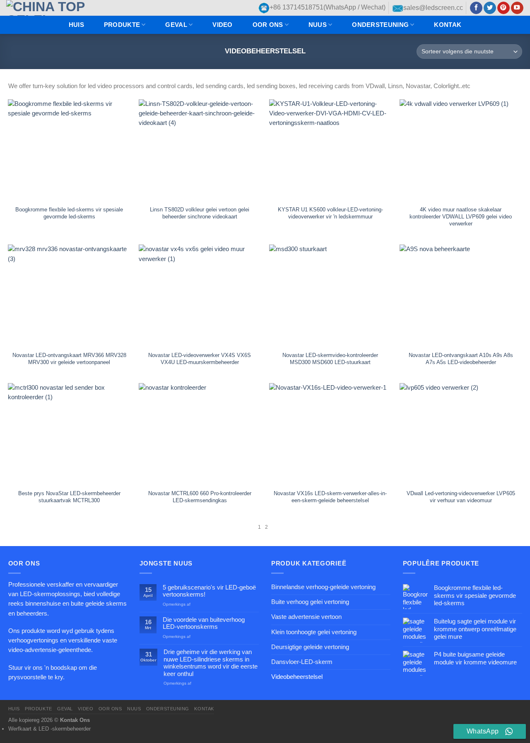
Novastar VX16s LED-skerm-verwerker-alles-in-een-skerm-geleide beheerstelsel (330, 496)
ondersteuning (380, 25)
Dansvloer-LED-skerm (301, 662)
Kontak (447, 25)
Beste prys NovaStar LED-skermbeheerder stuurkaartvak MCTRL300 (69, 496)
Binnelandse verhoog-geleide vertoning (323, 587)
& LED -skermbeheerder (62, 729)
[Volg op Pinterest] (503, 8)
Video (222, 25)
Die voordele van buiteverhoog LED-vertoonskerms (204, 623)
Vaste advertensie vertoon (306, 617)
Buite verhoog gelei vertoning (310, 602)
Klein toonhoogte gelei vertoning (314, 632)
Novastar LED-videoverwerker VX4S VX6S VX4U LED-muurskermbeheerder (199, 358)
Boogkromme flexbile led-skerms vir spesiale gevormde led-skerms (69, 213)
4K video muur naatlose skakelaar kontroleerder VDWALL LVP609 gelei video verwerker (461, 216)
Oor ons (268, 25)
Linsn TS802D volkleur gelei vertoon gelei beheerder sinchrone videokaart (199, 213)
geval (176, 25)
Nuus (317, 25)
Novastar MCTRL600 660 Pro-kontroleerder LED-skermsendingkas (199, 496)
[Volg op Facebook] (476, 8)
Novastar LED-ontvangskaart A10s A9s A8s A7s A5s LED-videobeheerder (461, 358)
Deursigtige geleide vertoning (310, 647)
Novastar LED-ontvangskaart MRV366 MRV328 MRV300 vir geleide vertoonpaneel (69, 358)
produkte (122, 25)
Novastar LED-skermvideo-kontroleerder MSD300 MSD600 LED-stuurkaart (330, 358)
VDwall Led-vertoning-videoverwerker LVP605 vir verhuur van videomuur (461, 496)
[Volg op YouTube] (517, 8)
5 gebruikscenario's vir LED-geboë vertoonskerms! (209, 591)
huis (76, 25)
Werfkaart (19, 729)
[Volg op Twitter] (490, 8)
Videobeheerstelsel (297, 676)
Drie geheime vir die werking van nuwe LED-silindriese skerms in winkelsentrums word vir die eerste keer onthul (211, 663)
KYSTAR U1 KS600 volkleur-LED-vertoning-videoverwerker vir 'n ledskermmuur (330, 213)
